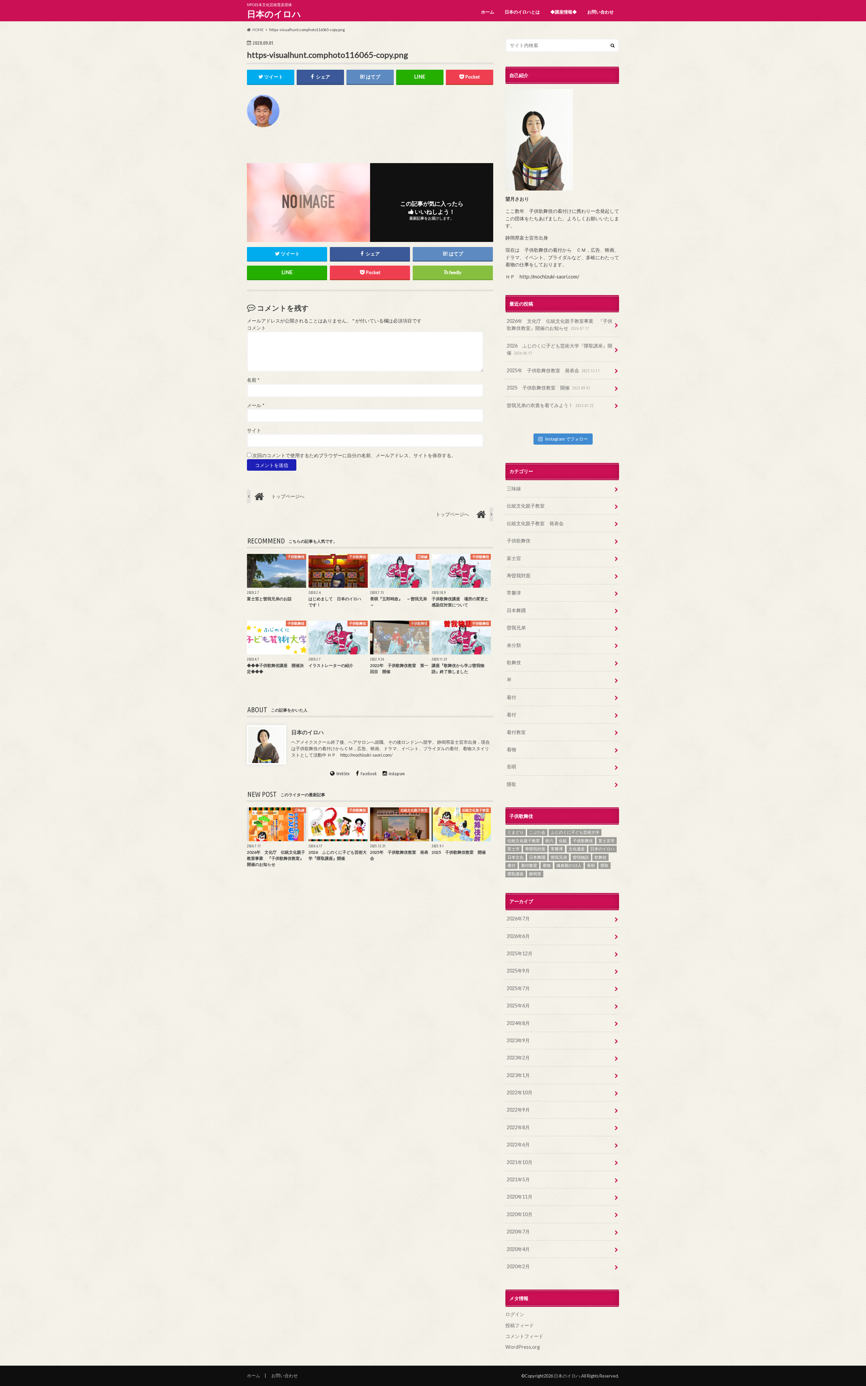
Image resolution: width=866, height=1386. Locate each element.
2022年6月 (518, 1144)
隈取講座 (515, 873)
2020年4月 (518, 1249)
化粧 (563, 840)
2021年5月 (518, 1179)
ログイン (514, 1314)
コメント (256, 328)
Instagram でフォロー (566, 439)
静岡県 (535, 873)
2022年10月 (519, 1092)
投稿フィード (519, 1325)
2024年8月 (518, 1023)
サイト (254, 430)
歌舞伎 (514, 662)
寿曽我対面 (518, 575)
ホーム (487, 12)
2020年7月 (518, 1231)
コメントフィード (524, 1336)
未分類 (514, 645)
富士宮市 (606, 840)
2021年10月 (519, 1162)
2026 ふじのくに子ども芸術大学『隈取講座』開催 (559, 349)
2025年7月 (518, 988)
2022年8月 (518, 1127)
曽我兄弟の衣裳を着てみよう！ (550, 405)
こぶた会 (537, 832)
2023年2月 (518, 1057)
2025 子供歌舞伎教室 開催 (548, 387)
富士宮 (514, 558)
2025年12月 (519, 953)
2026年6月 (518, 936)
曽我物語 (581, 857)
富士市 (513, 848)
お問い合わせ (600, 12)
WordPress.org (522, 1347)
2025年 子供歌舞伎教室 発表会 (553, 370)
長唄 (511, 766)
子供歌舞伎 (518, 540)
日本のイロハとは (522, 12)
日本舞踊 (516, 610)
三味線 (514, 488)
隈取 (511, 784)
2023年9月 (518, 1040)
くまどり (515, 832)
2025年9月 (518, 971)
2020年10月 (519, 1214)
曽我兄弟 (516, 627)
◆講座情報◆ (563, 12)
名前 (253, 380)
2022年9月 (518, 1110)
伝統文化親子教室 (526, 506)
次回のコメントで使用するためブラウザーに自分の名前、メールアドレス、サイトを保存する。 (354, 455)
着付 (511, 697)
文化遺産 (577, 848)
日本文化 (515, 857)
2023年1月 (518, 1075)
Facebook (369, 773)
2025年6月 (518, 1005)
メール (255, 405)
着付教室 (516, 732)
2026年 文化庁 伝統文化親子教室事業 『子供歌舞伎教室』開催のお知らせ (559, 324)
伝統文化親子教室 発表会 (535, 523)
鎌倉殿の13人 (569, 865)
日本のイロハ (274, 13)
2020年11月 (519, 1197)
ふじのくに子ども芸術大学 (575, 832)
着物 (511, 749)
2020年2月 (518, 1266)
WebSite (343, 773)
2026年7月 (518, 918)
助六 (549, 840)
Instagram (397, 773)
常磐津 (514, 593)
